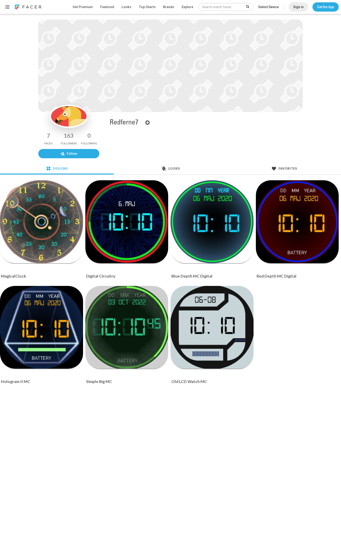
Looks (126, 7)
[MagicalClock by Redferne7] (41, 221)
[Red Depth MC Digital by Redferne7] (297, 221)
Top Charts (147, 7)
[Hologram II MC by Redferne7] (41, 327)
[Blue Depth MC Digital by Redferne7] (212, 221)
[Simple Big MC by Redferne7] (126, 327)
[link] (28, 7)
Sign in (298, 7)
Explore (187, 7)
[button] (325, 7)
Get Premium (83, 7)
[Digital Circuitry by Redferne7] (126, 221)
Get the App (325, 7)
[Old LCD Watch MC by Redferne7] (212, 327)
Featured (107, 7)
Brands (168, 7)
